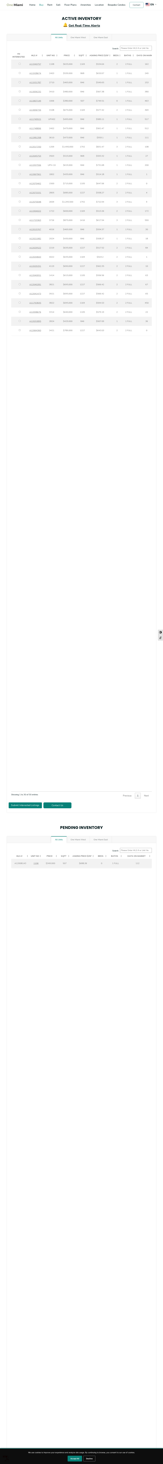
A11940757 (35, 64)
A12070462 (35, 183)
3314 (51, 312)
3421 (51, 330)
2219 (51, 247)
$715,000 (67, 183)
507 (82, 100)
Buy (41, 4)
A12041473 (35, 293)
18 (146, 238)
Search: (115, 48)
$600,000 (67, 211)
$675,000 (67, 110)
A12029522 (35, 247)
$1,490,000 (67, 146)
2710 (51, 82)
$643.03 (100, 330)
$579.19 (100, 312)
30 (146, 229)
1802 (51, 174)
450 (147, 303)
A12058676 (35, 312)
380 (147, 91)
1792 (82, 146)
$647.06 (100, 183)
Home (32, 4)
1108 (51, 64)
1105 (82, 183)
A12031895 (35, 321)
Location (99, 4)
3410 (51, 91)
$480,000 (67, 91)
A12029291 (35, 266)
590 (147, 220)
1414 (51, 275)
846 (82, 82)
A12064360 (35, 330)
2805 (51, 192)
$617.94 (100, 220)
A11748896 (35, 128)
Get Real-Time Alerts (84, 25)
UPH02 (51, 119)
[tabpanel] (81, 428)
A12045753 (35, 156)
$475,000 (67, 128)
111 (147, 137)
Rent (49, 4)
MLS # (34, 55)
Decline (89, 1458)
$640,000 (67, 312)
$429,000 (67, 321)
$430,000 (67, 238)
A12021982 (35, 238)
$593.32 (100, 156)
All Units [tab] (59, 37)
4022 (51, 257)
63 (146, 275)
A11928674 (35, 73)
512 (147, 128)
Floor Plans (70, 4)
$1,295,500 (67, 202)
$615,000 (67, 275)
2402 (51, 128)
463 (147, 100)
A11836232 (35, 91)
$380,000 (67, 100)
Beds (116, 55)
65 (146, 293)
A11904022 (35, 211)
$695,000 (67, 284)
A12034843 (35, 257)
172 (147, 211)
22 (146, 312)
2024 (51, 238)
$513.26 (100, 211)
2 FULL (128, 64)
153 (147, 82)
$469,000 (67, 229)
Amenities (85, 4)
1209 (51, 146)
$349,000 (50, 863)
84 (146, 247)
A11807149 (35, 100)
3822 (51, 303)
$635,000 (67, 247)
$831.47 (100, 146)
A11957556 (35, 165)
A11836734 (35, 110)
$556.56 (100, 275)
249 (147, 73)
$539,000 (67, 73)
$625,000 (67, 64)
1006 (51, 100)
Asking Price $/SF (99, 55)
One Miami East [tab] (101, 37)
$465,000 (67, 82)
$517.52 (100, 247)
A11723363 (35, 220)
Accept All (74, 1458)
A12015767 (35, 229)
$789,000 (67, 330)
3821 (51, 284)
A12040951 (35, 275)
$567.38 (100, 91)
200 (147, 165)
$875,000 (67, 220)
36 (146, 321)
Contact (136, 5)
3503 (51, 156)
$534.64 (100, 64)
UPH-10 (52, 165)
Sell (58, 4)
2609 (51, 202)
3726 (51, 220)
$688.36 (83, 863)
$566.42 (100, 284)
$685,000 (67, 192)
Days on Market (146, 55)
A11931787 (35, 82)
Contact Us (57, 805)
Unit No (50, 55)
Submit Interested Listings (25, 805)
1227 (82, 192)
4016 (51, 229)
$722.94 (100, 202)
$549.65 (100, 82)
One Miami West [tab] (78, 37)
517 (147, 119)
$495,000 (67, 119)
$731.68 (100, 165)
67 (146, 284)
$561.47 (100, 128)
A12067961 (35, 174)
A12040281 (35, 284)
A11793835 (35, 303)
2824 (51, 321)
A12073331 (35, 192)
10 (146, 266)
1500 (51, 183)
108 (147, 146)
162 (147, 64)
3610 (51, 137)
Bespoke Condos (116, 4)
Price (67, 55)
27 (146, 156)
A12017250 (35, 146)
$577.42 (100, 110)
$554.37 (100, 229)
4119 (51, 266)
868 (82, 73)
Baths (127, 55)
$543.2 (100, 257)
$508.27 (100, 238)
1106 (36, 863)
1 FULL (128, 73)
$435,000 (67, 174)
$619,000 (67, 165)
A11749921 (35, 119)
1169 (82, 64)
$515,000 (67, 156)
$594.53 (100, 303)
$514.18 (100, 174)
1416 (82, 220)
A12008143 (20, 863)
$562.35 (100, 266)
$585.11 (100, 119)
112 (137, 863)
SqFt (81, 55)
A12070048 (35, 202)
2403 (51, 73)
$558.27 (100, 192)
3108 (51, 110)
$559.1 (100, 137)
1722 (51, 211)
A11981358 (35, 137)
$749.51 (100, 100)
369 (147, 110)
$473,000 (67, 137)
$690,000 (67, 266)
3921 (51, 293)
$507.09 (100, 321)
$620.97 (100, 73)
